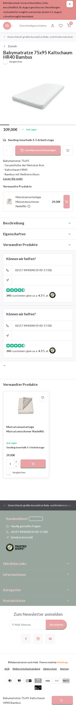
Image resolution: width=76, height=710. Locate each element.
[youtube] (50, 639)
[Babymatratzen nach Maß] (12, 26)
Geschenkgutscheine (33, 25)
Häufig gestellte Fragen (26, 526)
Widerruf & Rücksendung (26, 668)
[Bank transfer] (56, 681)
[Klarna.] (38, 681)
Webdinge (62, 662)
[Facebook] (26, 639)
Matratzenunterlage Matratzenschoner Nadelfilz (25, 429)
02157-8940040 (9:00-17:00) (33, 270)
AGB (7, 668)
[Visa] (47, 681)
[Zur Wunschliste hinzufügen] (43, 397)
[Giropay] (29, 681)
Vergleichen (15, 61)
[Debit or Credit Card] (38, 688)
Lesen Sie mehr (13, 178)
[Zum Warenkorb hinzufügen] (66, 201)
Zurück (12, 46)
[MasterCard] (10, 681)
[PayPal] (66, 681)
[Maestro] (19, 681)
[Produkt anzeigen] (33, 463)
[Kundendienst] (36, 519)
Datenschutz (50, 668)
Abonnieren (56, 624)
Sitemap (64, 668)
